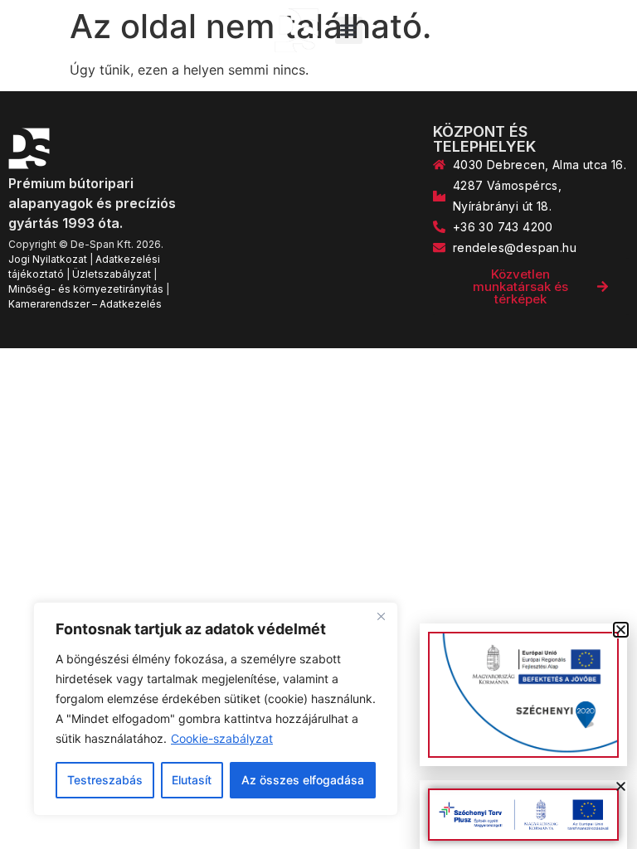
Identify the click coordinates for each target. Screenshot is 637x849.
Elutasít (192, 780)
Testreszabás (105, 780)
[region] (215, 709)
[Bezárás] (381, 616)
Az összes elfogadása (302, 780)
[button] (348, 30)
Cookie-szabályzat (222, 738)
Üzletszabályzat (111, 274)
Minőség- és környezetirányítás (85, 289)
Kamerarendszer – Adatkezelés (85, 304)
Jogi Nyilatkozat (47, 259)
